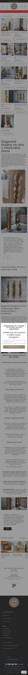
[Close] (25, 324)
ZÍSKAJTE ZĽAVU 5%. (14, 347)
